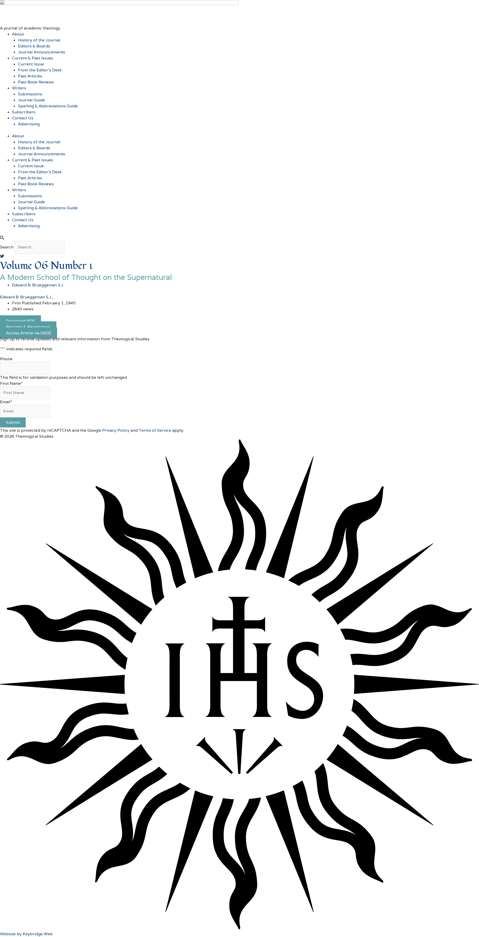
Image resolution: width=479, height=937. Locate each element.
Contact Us (22, 118)
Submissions (30, 94)
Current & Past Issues (32, 58)
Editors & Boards (34, 46)
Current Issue (31, 64)
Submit (13, 422)
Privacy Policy (115, 430)
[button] (239, 238)
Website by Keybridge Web (26, 934)
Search (6, 247)
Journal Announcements (41, 52)
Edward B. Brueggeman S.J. (26, 297)
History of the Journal (39, 40)
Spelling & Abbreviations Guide (48, 106)
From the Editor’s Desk (40, 70)
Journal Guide (31, 100)
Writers (19, 88)
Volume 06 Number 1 (46, 266)
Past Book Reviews (36, 82)
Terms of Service (155, 430)
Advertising (29, 124)
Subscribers (23, 112)
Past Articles (30, 76)
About (18, 34)
